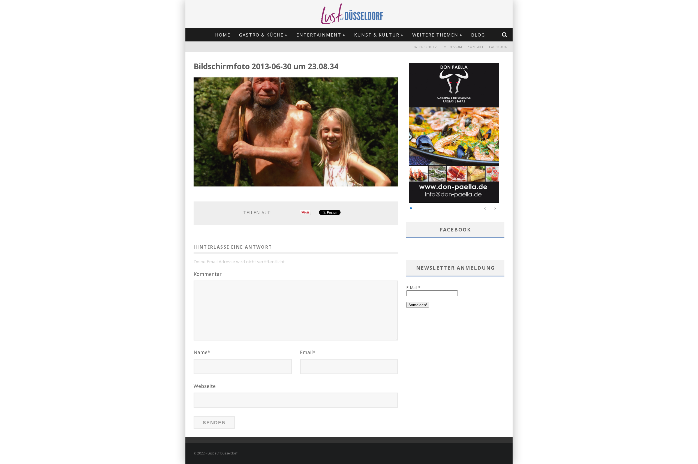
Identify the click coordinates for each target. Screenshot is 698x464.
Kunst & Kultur (376, 35)
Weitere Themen (435, 35)
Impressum (452, 47)
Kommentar (208, 274)
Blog (478, 35)
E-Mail (413, 287)
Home (222, 35)
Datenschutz (425, 47)
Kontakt (476, 47)
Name (202, 352)
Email (307, 352)
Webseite (205, 386)
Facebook (498, 47)
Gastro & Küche (261, 35)
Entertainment (318, 35)
